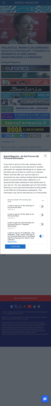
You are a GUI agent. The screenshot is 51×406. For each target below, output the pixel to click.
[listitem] (25, 200)
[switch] (41, 206)
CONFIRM (15, 247)
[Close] (46, 156)
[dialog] (25, 203)
